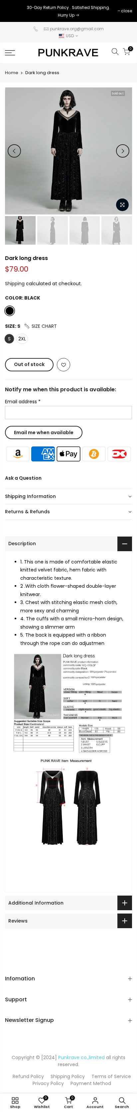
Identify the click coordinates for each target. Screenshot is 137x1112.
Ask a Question (23, 478)
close (13, 11)
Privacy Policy (48, 1083)
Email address (23, 401)
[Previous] (14, 151)
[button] (40, 326)
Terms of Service (111, 1076)
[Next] (122, 151)
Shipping (15, 283)
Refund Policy (28, 1076)
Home (11, 73)
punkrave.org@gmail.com (77, 29)
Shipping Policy (68, 1076)
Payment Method (90, 1083)
